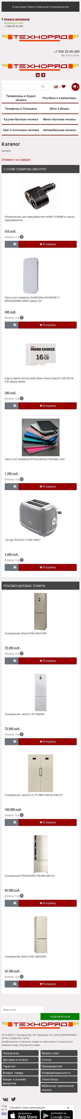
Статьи (46, 1060)
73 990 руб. (12, 728)
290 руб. (10, 392)
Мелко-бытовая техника (59, 119)
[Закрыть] (67, 1110)
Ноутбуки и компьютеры (59, 98)
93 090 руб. (12, 890)
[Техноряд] (40, 64)
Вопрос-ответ (50, 1053)
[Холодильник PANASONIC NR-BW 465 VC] (41, 854)
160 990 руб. (13, 809)
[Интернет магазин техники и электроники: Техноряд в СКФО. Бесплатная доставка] (40, 35)
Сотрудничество (59, 7)
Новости (32, 7)
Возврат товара (13, 1073)
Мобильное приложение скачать (58, 1088)
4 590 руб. (11, 554)
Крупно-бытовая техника (21, 119)
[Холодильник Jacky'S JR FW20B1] (41, 692)
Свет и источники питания (21, 130)
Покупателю (11, 1053)
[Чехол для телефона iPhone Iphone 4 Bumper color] (41, 437)
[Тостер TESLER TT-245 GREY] (41, 518)
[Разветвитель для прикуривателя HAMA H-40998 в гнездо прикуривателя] (41, 195)
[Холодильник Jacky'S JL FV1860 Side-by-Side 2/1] (41, 773)
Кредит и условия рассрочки (14, 1081)
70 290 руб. (12, 648)
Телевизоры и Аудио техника (21, 98)
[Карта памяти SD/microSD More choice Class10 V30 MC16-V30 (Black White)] (41, 356)
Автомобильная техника (59, 130)
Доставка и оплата (15, 1060)
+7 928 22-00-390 (66, 51)
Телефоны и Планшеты (21, 108)
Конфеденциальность (56, 1073)
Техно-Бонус (50, 1079)
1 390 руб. (11, 473)
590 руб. (10, 312)
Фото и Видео (59, 108)
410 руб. (10, 231)
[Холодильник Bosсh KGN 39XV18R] (41, 611)
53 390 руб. (12, 971)
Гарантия (9, 1066)
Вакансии (43, 7)
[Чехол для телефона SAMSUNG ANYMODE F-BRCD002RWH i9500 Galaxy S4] (41, 276)
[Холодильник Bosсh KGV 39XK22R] (41, 935)
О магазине (19, 7)
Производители (52, 1066)
